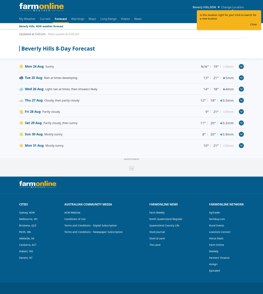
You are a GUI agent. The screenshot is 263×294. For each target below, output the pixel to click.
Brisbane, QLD (27, 225)
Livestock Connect (219, 232)
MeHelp (213, 251)
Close (253, 24)
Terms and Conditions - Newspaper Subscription (93, 232)
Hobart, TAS (26, 251)
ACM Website (72, 212)
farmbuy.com (217, 219)
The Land (154, 244)
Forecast (61, 19)
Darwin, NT (26, 257)
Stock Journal (157, 232)
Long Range (108, 19)
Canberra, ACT (27, 244)
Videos (125, 19)
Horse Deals (216, 238)
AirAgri (213, 264)
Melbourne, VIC (28, 219)
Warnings (77, 19)
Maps (92, 19)
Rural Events (216, 225)
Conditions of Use (75, 219)
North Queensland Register (165, 219)
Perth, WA (25, 232)
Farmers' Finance (219, 257)
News (138, 19)
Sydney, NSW (27, 212)
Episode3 (214, 270)
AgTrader (214, 212)
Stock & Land (157, 238)
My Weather (27, 19)
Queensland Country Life (164, 225)
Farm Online (216, 244)
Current (45, 19)
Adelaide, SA (26, 238)
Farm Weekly (157, 212)
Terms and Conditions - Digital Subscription (90, 225)
